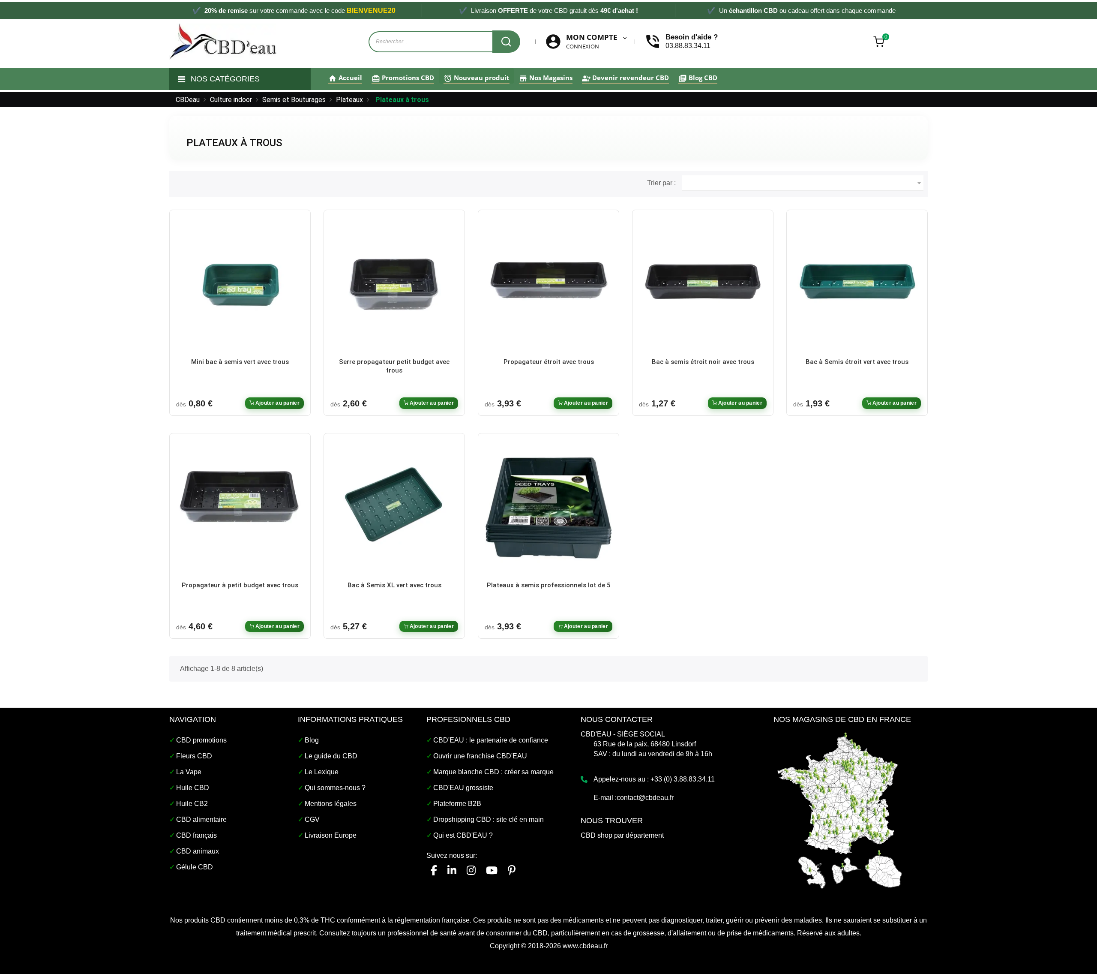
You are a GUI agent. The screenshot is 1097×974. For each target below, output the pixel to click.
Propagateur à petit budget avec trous (240, 585)
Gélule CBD (194, 867)
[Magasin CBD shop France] (839, 809)
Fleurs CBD (194, 756)
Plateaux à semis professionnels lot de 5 (549, 585)
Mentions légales (331, 803)
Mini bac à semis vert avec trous (240, 362)
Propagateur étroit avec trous (549, 362)
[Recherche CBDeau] (506, 41)
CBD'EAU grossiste (463, 787)
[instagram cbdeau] (471, 870)
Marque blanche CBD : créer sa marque (493, 772)
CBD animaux (197, 851)
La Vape (188, 772)
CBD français (196, 835)
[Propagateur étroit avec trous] (548, 285)
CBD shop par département (622, 835)
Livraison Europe (331, 835)
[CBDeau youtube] (492, 870)
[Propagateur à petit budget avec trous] (240, 507)
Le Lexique (322, 772)
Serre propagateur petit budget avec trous (394, 366)
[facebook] (434, 870)
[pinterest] (512, 870)
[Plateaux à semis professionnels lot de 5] (548, 507)
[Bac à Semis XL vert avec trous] (394, 507)
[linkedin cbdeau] (451, 870)
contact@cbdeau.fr (645, 797)
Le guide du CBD (331, 756)
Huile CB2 (192, 803)
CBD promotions (201, 740)
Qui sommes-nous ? (335, 787)
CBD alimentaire (201, 819)
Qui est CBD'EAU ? (463, 835)
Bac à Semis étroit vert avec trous (857, 362)
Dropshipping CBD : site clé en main (488, 819)
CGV (312, 819)
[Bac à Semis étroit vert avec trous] (857, 285)
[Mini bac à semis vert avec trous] (240, 285)
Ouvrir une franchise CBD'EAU (480, 756)
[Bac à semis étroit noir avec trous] (703, 285)
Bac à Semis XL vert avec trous (394, 585)
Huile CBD (192, 787)
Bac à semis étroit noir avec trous (703, 362)
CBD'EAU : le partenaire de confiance (490, 740)
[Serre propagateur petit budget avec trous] (394, 285)
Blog (312, 740)
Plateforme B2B (457, 803)
